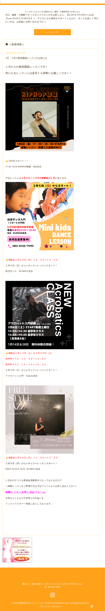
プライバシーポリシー (50, 606)
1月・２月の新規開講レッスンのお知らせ (26, 58)
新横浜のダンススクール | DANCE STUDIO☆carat (43, 603)
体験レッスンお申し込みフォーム (25, 492)
